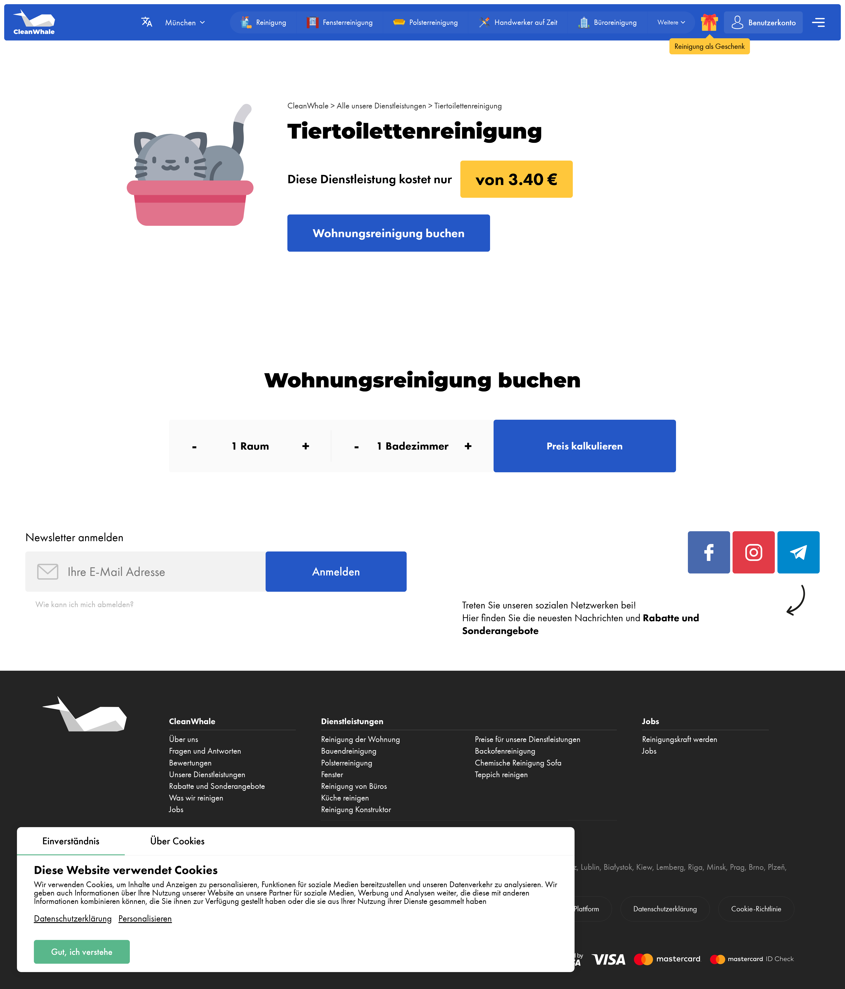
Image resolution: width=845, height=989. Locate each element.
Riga (695, 867)
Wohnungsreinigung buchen (389, 233)
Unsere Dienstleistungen (207, 774)
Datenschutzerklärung (73, 918)
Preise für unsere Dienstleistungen (527, 739)
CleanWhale (308, 106)
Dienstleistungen (352, 721)
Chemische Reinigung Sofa (518, 762)
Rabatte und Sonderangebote (217, 786)
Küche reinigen (345, 797)
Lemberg (670, 867)
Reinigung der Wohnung (360, 739)
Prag (737, 867)
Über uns (183, 739)
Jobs (176, 809)
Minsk (716, 867)
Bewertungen (190, 762)
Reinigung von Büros (354, 786)
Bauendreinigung (349, 750)
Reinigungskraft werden (679, 739)
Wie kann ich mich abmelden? (84, 604)
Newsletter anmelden (74, 537)
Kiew (644, 867)
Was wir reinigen (196, 797)
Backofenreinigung (505, 750)
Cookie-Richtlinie (756, 908)
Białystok (618, 867)
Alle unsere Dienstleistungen (381, 106)
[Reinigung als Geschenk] (709, 22)
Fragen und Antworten (205, 750)
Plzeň (776, 867)
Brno (756, 867)
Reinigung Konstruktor (356, 809)
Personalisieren (145, 918)
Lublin (590, 867)
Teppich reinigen (501, 774)
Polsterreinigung (346, 762)
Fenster (332, 774)
